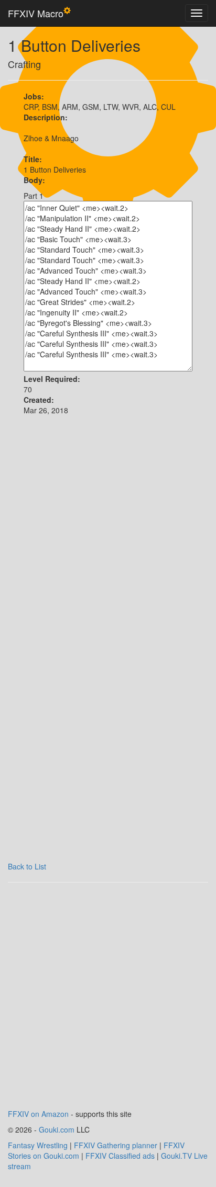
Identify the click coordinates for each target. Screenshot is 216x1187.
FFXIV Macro (35, 13)
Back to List (27, 866)
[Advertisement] (108, 533)
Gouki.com (56, 1129)
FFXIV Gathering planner (115, 1145)
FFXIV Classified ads (120, 1155)
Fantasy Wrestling (38, 1145)
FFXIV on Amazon (38, 1114)
